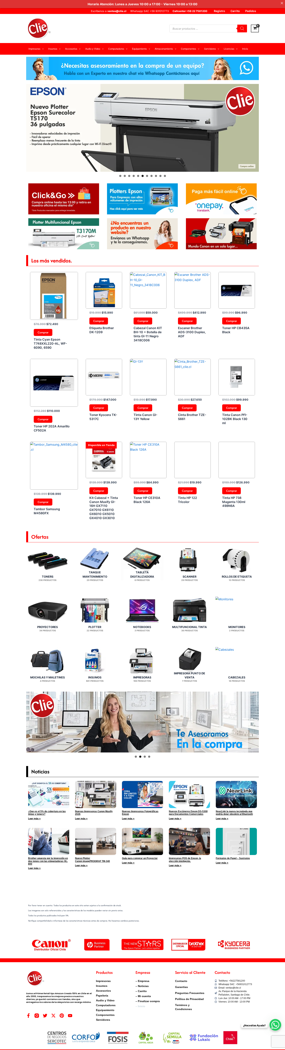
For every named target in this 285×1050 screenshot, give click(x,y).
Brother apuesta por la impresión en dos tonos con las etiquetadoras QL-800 (48, 861)
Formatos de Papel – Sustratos (233, 858)
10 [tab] (160, 176)
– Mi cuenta (143, 996)
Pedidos (250, 11)
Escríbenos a (108, 11)
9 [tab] (156, 176)
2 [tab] (125, 176)
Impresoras (103, 981)
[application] (42, 49)
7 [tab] (147, 176)
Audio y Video (105, 1000)
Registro (219, 11)
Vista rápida (54, 316)
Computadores (106, 1005)
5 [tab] (138, 176)
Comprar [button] (43, 332)
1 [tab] (120, 176)
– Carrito (141, 991)
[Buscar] (242, 28)
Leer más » (34, 818)
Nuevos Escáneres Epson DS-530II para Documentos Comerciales (188, 812)
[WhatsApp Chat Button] (275, 1025)
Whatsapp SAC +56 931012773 (149, 11)
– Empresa (142, 981)
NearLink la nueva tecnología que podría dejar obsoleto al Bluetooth (234, 812)
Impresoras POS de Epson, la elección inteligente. (185, 859)
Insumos (101, 985)
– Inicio (140, 1006)
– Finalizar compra (148, 1001)
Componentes (105, 1014)
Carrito (235, 11)
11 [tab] (165, 176)
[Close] (282, 3)
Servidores (103, 1019)
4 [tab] (134, 176)
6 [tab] (143, 176)
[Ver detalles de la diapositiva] (142, 128)
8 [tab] (151, 176)
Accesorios (103, 990)
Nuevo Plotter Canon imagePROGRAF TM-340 (92, 859)
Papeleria (102, 995)
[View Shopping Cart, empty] (255, 28)
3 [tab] (129, 176)
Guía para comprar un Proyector (140, 858)
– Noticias (142, 986)
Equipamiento (105, 1010)
